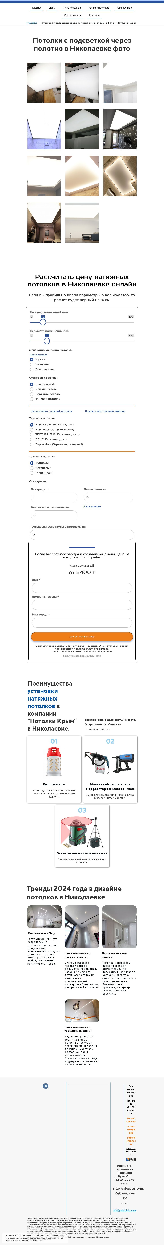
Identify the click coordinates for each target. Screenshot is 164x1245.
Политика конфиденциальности (82, 656)
